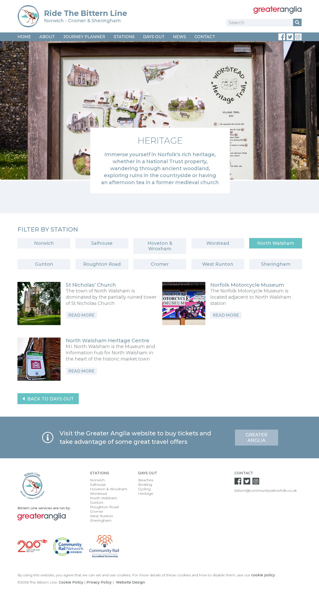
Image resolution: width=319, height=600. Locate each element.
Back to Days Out (50, 399)
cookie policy (263, 575)
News (179, 36)
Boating (145, 484)
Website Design (130, 582)
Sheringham (275, 264)
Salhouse (102, 243)
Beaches (145, 480)
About (47, 36)
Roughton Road (102, 264)
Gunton (44, 264)
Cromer (160, 264)
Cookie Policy (71, 582)
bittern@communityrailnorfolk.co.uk (266, 490)
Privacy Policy (99, 582)
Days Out (153, 36)
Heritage (145, 493)
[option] (159, 117)
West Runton (217, 264)
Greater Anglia (256, 437)
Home (24, 36)
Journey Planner (84, 36)
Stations (124, 36)
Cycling (144, 489)
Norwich (44, 243)
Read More (81, 315)
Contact (204, 36)
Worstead (217, 243)
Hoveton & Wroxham (160, 245)
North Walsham (275, 243)
